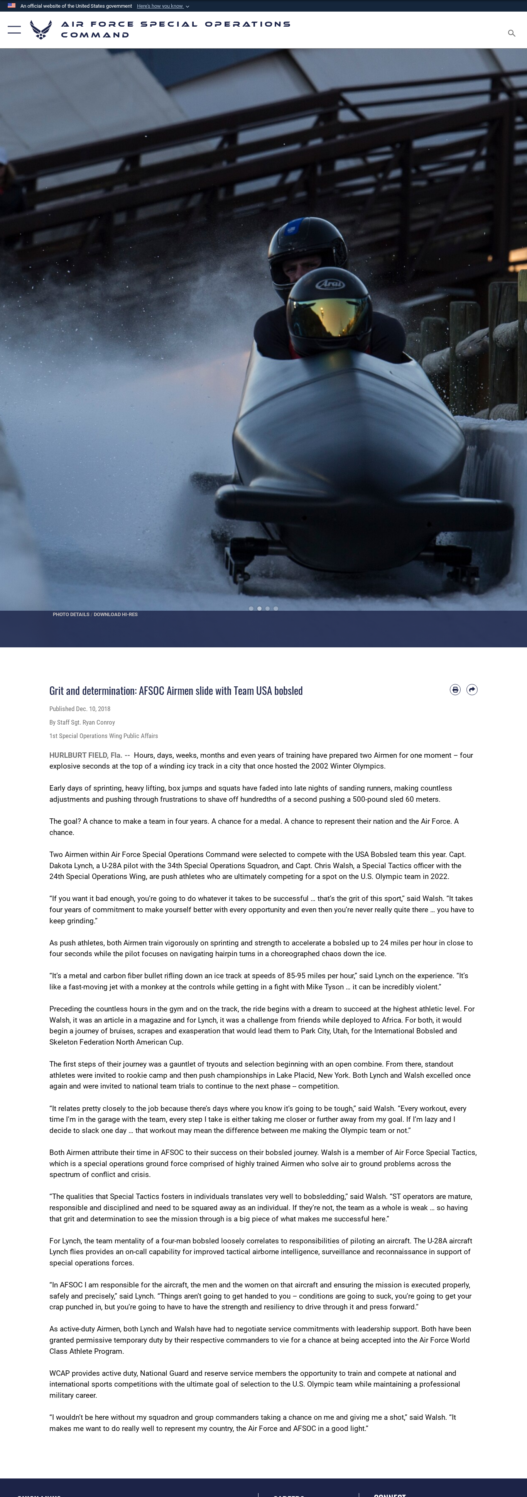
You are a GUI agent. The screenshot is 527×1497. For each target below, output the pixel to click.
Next (500, 348)
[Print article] (455, 689)
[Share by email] (472, 689)
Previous (26, 348)
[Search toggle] (513, 30)
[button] (164, 6)
